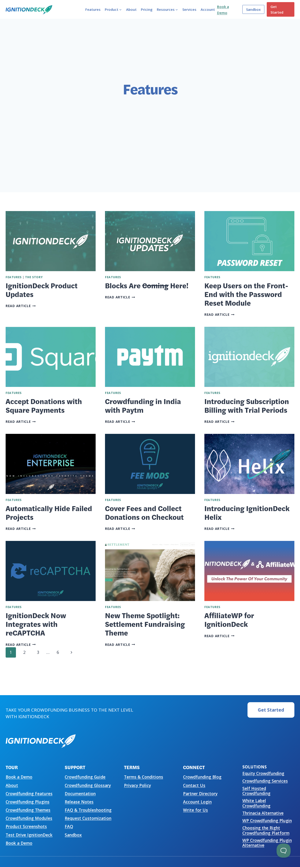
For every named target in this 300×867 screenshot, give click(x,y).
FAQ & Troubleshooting (88, 810)
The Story (34, 277)
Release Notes (79, 802)
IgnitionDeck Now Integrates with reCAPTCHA (36, 624)
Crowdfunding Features (29, 793)
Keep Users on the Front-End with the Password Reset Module (246, 294)
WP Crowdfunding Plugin (267, 820)
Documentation (80, 793)
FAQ (69, 826)
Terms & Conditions (143, 777)
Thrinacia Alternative (263, 813)
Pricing (147, 9)
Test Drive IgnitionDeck (29, 835)
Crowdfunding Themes (28, 810)
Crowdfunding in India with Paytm (143, 405)
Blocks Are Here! (146, 285)
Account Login (197, 802)
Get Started (276, 9)
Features (93, 9)
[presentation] (51, 241)
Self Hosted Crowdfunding (256, 791)
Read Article (21, 306)
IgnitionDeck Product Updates (42, 289)
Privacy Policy (137, 785)
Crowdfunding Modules (29, 818)
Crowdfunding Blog (202, 777)
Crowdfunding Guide (85, 777)
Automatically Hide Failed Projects (49, 512)
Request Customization (88, 818)
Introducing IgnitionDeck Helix (246, 512)
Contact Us (194, 785)
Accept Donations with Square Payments (44, 405)
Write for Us (195, 810)
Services (189, 9)
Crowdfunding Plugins (27, 802)
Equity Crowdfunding (263, 773)
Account (208, 9)
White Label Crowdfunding (256, 803)
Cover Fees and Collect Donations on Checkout (144, 512)
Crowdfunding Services (265, 781)
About (131, 9)
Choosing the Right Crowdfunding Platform (265, 830)
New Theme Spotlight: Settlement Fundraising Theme (145, 624)
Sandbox (253, 9)
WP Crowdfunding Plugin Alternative (267, 842)
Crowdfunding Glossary (88, 785)
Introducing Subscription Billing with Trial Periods (246, 405)
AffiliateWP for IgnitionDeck (229, 619)
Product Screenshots (26, 826)
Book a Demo (19, 777)
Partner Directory (200, 793)
